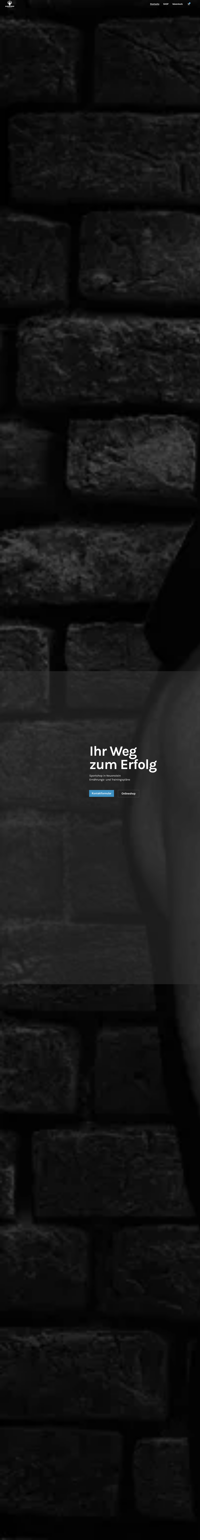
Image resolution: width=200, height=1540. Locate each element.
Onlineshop (129, 793)
